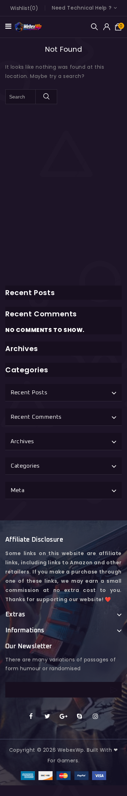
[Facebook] (31, 716)
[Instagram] (96, 716)
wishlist (20, 8)
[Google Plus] (64, 716)
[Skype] (79, 716)
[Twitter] (47, 716)
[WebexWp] (28, 26)
